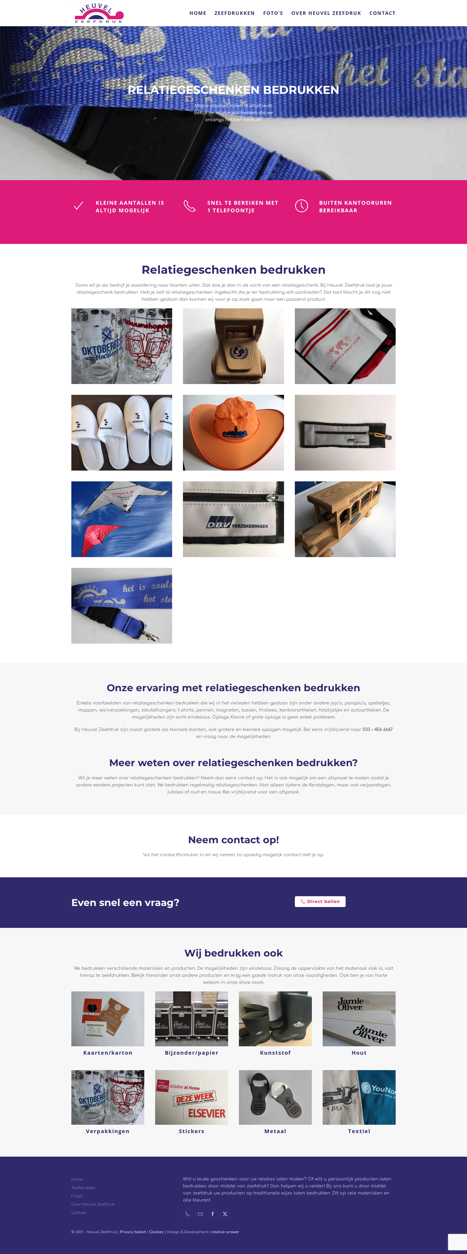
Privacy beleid (133, 1232)
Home (197, 13)
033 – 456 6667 (378, 729)
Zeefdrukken (235, 13)
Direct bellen (323, 901)
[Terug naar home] (98, 13)
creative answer (224, 1232)
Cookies (157, 1232)
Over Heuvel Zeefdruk (326, 13)
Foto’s (273, 13)
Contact (382, 13)
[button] (121, 346)
